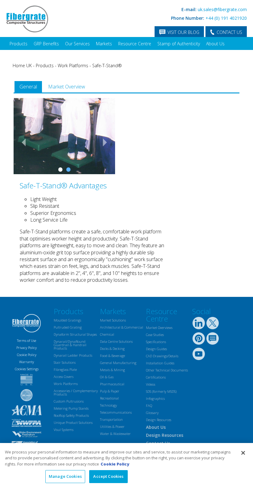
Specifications (156, 341)
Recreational (109, 398)
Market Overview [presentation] (66, 86)
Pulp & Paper (109, 391)
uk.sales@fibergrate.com (222, 9)
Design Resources (158, 419)
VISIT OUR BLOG (183, 32)
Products (18, 44)
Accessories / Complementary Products (76, 392)
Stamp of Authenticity (178, 44)
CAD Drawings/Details (162, 356)
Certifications (156, 377)
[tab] (28, 86)
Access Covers (63, 376)
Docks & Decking (112, 348)
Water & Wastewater (115, 433)
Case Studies (155, 334)
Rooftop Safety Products (71, 415)
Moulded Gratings (67, 320)
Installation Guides (160, 363)
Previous (21, 142)
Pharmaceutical (112, 384)
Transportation (111, 419)
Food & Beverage (112, 355)
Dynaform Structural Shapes (75, 334)
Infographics (155, 398)
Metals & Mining (112, 369)
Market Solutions (113, 320)
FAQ (149, 405)
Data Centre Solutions (116, 341)
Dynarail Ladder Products (73, 355)
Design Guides (156, 349)
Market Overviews (159, 327)
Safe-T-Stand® (107, 65)
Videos (150, 384)
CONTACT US (229, 32)
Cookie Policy (26, 354)
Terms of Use (26, 340)
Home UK (22, 65)
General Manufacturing (118, 362)
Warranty (26, 361)
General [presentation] (28, 86)
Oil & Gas (107, 377)
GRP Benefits (46, 44)
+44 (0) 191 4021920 (226, 18)
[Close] (243, 453)
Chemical (107, 334)
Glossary (152, 412)
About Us (215, 44)
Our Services (77, 44)
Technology (108, 405)
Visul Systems (63, 429)
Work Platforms (73, 65)
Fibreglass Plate (65, 369)
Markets (104, 44)
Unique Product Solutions (73, 422)
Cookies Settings (27, 369)
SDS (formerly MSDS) (161, 391)
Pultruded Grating (68, 327)
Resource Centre (134, 44)
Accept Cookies (108, 476)
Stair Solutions (65, 362)
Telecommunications (116, 412)
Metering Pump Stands (71, 408)
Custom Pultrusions (69, 401)
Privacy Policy (26, 347)
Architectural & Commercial (121, 327)
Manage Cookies (65, 476)
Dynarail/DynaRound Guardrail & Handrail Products (70, 345)
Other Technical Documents (167, 370)
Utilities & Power (112, 426)
